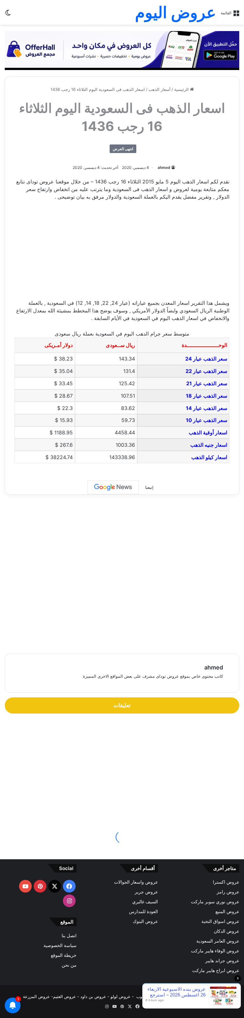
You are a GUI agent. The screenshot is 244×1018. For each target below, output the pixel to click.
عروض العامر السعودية (217, 941)
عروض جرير (146, 891)
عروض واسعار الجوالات (136, 882)
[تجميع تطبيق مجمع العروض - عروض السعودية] (122, 50)
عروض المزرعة (36, 996)
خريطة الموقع (64, 955)
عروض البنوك (145, 921)
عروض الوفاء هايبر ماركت (215, 950)
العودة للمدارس (143, 911)
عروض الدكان (226, 931)
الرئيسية (182, 89)
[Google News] (113, 487)
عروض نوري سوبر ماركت (215, 901)
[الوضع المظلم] (8, 15)
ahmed (164, 167)
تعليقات (122, 705)
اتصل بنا (69, 935)
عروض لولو (121, 996)
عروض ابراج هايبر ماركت (215, 970)
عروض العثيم (64, 996)
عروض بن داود (93, 996)
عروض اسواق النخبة (220, 921)
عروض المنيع (227, 911)
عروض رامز (228, 891)
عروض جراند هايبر (222, 960)
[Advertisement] (122, 252)
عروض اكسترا (226, 882)
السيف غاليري (145, 901)
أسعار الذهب (159, 89)
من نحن (69, 965)
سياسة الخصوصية (60, 945)
